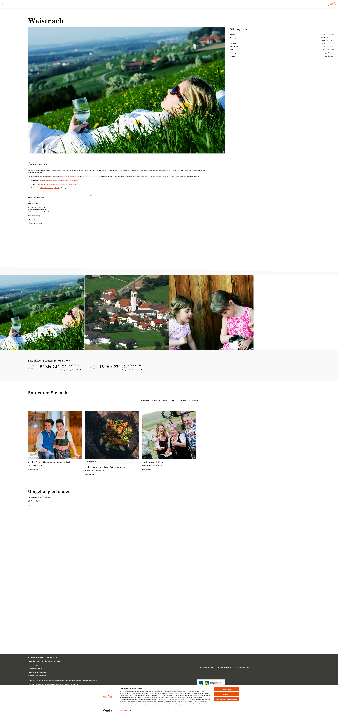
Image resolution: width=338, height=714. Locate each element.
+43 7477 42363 (39, 207)
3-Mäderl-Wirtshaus (46, 188)
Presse (78, 680)
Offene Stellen (87, 680)
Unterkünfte (156, 400)
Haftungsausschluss (62, 684)
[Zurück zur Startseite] (332, 4)
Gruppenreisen (70, 680)
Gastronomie (144, 400)
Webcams (31, 680)
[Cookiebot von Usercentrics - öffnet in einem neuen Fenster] (108, 710)
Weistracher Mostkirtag (71, 176)
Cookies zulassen (226, 689)
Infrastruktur (193, 400)
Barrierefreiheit (50, 684)
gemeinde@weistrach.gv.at (42, 209)
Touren (172, 400)
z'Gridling (57, 188)
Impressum (74, 684)
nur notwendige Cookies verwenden (227, 699)
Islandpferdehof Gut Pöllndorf (68, 180)
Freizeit (165, 400)
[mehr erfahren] (55, 441)
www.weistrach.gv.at (42, 212)
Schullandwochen (58, 680)
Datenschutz (39, 684)
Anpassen (226, 694)
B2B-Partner (46, 680)
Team (95, 680)
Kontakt (38, 680)
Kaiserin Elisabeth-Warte (48, 180)
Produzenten (182, 400)
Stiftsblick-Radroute (70, 184)
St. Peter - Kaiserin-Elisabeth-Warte (51, 184)
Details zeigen (124, 710)
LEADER (31, 684)
